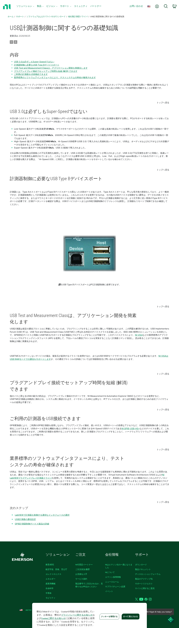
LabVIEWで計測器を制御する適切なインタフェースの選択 (42, 515)
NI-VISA (139, 335)
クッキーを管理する (109, 616)
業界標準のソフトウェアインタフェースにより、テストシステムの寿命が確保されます (55, 77)
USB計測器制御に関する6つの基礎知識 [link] (107, 16)
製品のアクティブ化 (144, 578)
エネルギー (50, 578)
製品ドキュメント (143, 569)
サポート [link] (20, 16)
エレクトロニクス (53, 574)
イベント (109, 591)
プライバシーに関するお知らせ (77, 614)
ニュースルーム (112, 581)
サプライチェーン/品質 (115, 586)
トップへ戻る (163, 102)
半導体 (48, 593)
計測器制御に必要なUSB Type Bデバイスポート (36, 65)
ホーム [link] (11, 16)
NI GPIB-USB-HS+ (131, 428)
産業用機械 (50, 583)
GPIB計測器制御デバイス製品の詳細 (32, 523)
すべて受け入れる (130, 616)
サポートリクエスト (144, 583)
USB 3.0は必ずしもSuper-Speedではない (34, 61)
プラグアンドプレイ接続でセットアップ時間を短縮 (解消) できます (45, 71)
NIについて (110, 572)
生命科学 (49, 588)
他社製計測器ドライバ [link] (78, 16)
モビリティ (50, 597)
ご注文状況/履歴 (82, 569)
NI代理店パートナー (84, 564)
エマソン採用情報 (113, 577)
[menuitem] (25, 6)
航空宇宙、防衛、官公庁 (56, 569)
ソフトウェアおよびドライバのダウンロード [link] (46, 16)
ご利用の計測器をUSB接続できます (31, 74)
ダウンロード (141, 564)
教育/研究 (50, 564)
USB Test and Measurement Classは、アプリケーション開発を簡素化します (51, 68)
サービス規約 (81, 578)
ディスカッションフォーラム (148, 574)
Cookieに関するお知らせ (53, 618)
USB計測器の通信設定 (25, 519)
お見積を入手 (81, 574)
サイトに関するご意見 (145, 588)
